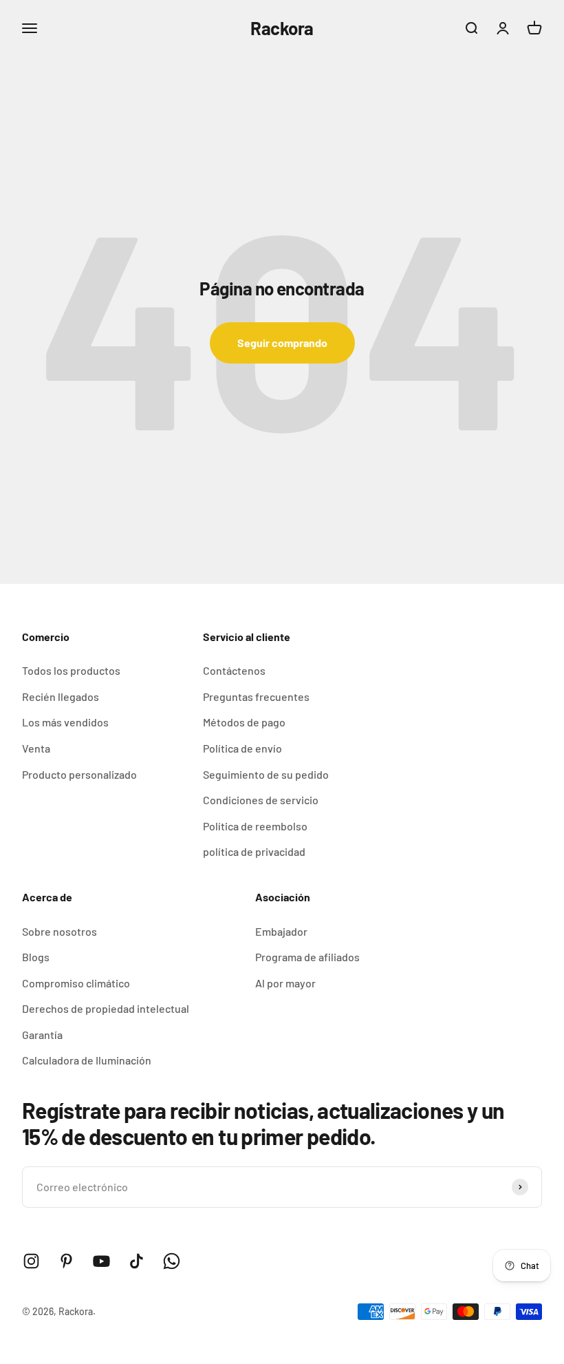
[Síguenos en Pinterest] (66, 1261)
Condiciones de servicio (260, 799)
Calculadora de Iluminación (86, 1060)
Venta (36, 748)
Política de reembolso (255, 825)
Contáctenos (234, 670)
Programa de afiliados (307, 956)
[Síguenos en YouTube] (101, 1261)
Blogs (36, 956)
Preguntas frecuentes (256, 696)
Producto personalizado (79, 774)
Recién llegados (60, 696)
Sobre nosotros (59, 931)
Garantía (42, 1034)
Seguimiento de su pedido (266, 774)
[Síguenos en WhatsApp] (171, 1261)
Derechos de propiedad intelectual (105, 1008)
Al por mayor (285, 982)
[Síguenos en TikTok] (136, 1261)
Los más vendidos (65, 721)
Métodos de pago (244, 721)
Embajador (281, 931)
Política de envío (242, 748)
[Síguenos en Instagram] (31, 1261)
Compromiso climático (76, 982)
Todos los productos (71, 670)
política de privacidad (254, 851)
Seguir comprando (282, 342)
